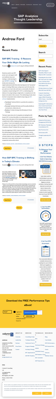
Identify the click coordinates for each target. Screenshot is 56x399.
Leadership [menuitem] (18, 340)
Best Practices (43, 129)
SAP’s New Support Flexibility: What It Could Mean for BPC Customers (45, 72)
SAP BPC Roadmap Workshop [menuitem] (30, 355)
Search (42, 53)
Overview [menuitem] (17, 336)
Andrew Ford (13, 66)
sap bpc (13, 143)
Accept (37, 393)
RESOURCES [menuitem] (35, 4)
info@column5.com (7, 357)
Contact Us (50, 5)
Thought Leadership (45, 135)
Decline (46, 393)
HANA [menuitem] (37, 348)
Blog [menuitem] (46, 336)
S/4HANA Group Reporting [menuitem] (40, 351)
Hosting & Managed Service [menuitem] (30, 349)
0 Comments (31, 148)
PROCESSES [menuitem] (22, 4)
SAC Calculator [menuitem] (39, 357)
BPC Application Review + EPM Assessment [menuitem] (30, 352)
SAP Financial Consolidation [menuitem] (40, 360)
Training (8, 143)
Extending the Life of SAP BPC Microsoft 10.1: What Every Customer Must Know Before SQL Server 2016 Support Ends (45, 81)
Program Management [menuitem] (30, 346)
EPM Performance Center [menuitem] (50, 343)
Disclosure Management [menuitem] (40, 345)
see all (40, 137)
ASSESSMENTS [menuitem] (14, 7)
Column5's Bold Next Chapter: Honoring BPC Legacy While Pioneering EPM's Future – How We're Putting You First (45, 97)
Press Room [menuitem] (18, 346)
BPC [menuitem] (36, 338)
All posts (19, 207)
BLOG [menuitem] (40, 4)
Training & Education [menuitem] (30, 340)
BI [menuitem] (35, 342)
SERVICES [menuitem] (17, 4)
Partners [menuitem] (17, 343)
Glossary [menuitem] (47, 352)
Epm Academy (26, 143)
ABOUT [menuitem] (13, 4)
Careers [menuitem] (17, 349)
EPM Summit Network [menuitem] (50, 346)
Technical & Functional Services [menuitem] (30, 343)
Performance (43, 132)
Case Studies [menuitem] (48, 340)
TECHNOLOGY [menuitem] (29, 4)
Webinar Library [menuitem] (49, 355)
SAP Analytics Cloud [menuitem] (40, 354)
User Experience (19, 143)
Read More (7, 148)
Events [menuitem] (46, 349)
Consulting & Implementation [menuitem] (30, 336)
